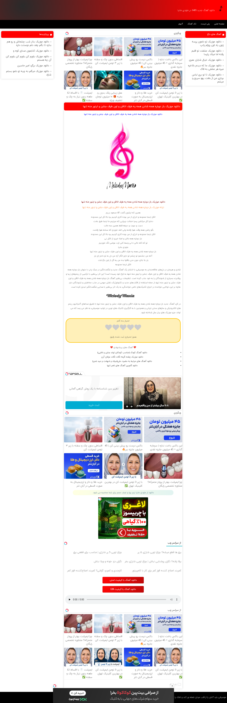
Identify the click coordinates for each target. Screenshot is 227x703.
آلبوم (180, 24)
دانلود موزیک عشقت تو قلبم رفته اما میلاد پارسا (208, 52)
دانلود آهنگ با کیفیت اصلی (123, 580)
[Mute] (132, 406)
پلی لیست (205, 24)
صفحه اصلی (219, 24)
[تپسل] (54, 686)
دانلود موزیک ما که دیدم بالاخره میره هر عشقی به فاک (206, 67)
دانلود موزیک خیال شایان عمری (205, 60)
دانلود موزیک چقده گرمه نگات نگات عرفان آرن (122, 356)
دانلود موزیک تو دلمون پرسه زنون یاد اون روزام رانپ (208, 43)
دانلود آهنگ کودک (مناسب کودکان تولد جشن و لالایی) (122, 352)
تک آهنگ (191, 24)
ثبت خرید (93, 405)
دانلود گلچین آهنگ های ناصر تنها (122, 365)
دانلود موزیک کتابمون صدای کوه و (31, 51)
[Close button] (172, 686)
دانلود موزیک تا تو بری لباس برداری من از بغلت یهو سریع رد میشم (208, 78)
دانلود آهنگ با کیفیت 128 (123, 589)
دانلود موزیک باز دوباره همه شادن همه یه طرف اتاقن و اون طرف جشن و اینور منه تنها (131, 106)
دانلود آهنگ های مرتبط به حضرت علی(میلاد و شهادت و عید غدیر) (122, 361)
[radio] (137, 328)
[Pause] (127, 406)
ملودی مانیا (123, 247)
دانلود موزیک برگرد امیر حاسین (33, 65)
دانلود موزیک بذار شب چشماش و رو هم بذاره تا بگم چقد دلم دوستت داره (29, 43)
